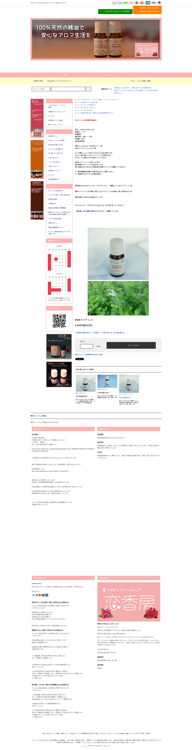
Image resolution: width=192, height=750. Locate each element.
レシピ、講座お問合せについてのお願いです (59, 233)
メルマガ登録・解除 (144, 81)
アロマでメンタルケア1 (95, 205)
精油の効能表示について (56, 227)
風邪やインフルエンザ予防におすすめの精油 (128, 90)
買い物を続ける (119, 332)
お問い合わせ (108, 75)
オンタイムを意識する (88, 105)
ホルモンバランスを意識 (56, 140)
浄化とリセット (53, 166)
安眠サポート (118, 93)
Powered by (84, 746)
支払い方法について (48, 733)
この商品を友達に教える (83, 332)
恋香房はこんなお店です (122, 88)
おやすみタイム (53, 157)
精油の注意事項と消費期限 (57, 208)
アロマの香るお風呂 (151, 90)
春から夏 (94, 102)
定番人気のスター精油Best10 (141, 88)
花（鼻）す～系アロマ (88, 107)
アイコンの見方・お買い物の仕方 (59, 195)
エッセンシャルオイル (110, 99)
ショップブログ (135, 733)
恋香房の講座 (38, 81)
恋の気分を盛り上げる (55, 145)
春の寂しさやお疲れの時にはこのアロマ (90, 211)
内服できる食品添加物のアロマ (103, 113)
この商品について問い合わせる (102, 332)
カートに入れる (133, 345)
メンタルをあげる (87, 110)
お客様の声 (52, 203)
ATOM (148, 733)
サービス (51, 175)
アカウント (43, 75)
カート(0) (130, 75)
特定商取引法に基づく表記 (93, 354)
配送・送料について (63, 733)
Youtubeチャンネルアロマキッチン (59, 81)
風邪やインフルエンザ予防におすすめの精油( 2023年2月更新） (59, 213)
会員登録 (65, 75)
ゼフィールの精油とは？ (56, 190)
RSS (142, 733)
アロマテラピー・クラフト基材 (91, 99)
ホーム (77, 99)
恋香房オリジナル (54, 170)
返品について (79, 354)
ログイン (87, 75)
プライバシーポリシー (107, 733)
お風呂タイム (85, 102)
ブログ (132, 81)
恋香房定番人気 (86, 113)
